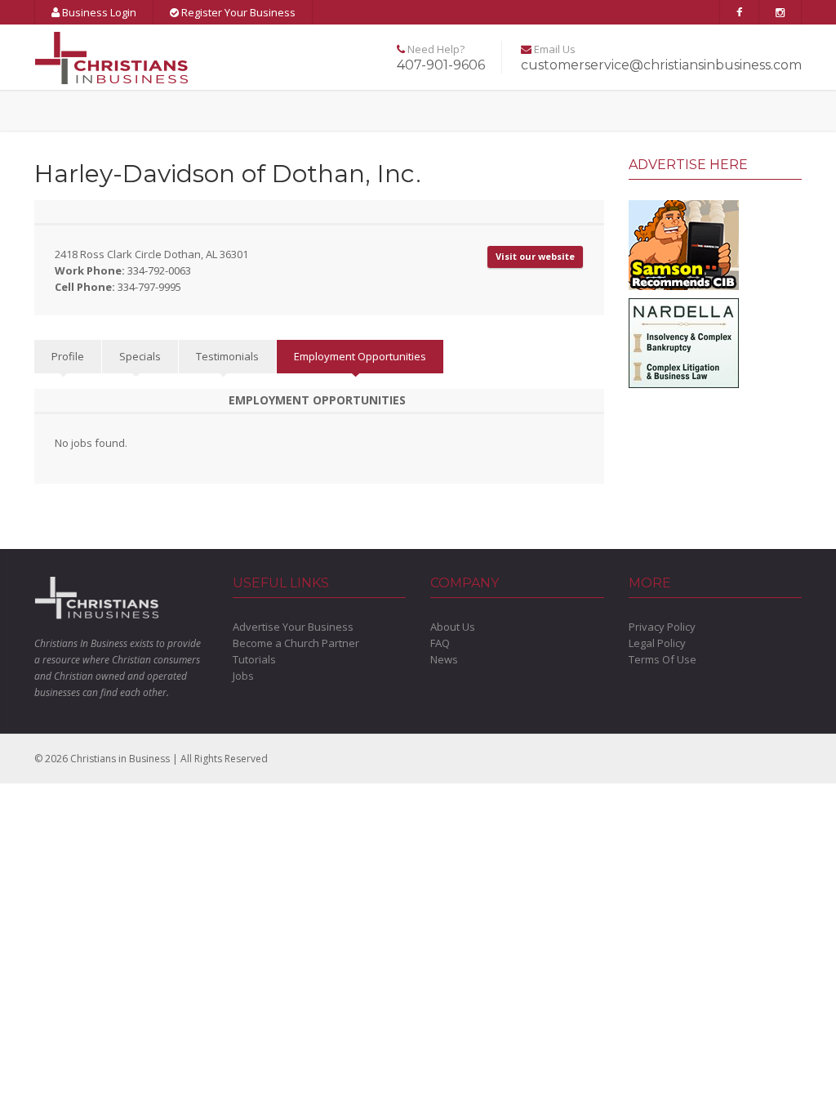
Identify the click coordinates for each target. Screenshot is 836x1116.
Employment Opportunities (360, 356)
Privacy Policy (662, 626)
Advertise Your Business (293, 626)
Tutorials (254, 659)
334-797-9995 (149, 286)
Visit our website (535, 256)
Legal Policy (657, 643)
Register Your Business (237, 12)
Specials (140, 356)
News (444, 659)
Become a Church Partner (296, 643)
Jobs (243, 675)
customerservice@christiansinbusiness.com (661, 65)
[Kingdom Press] (684, 243)
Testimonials (227, 356)
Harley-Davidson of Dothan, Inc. (227, 173)
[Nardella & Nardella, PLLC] (684, 341)
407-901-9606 (441, 65)
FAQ (440, 643)
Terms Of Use (662, 659)
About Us (452, 626)
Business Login (98, 12)
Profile (67, 356)
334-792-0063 (159, 270)
